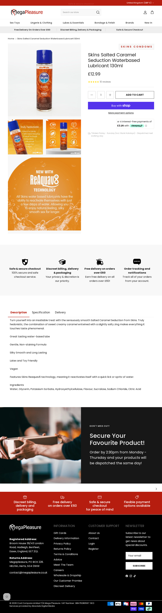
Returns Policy (62, 549)
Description (18, 312)
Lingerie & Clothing (41, 22)
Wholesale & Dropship (67, 575)
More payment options (121, 113)
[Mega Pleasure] (27, 12)
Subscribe (139, 565)
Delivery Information (66, 538)
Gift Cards (60, 533)
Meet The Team (63, 565)
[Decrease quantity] (92, 95)
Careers (59, 570)
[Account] (144, 12)
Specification (41, 312)
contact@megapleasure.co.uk (28, 572)
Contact (93, 538)
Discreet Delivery (64, 586)
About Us (94, 533)
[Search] (98, 12)
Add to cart (135, 95)
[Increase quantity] (110, 95)
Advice (58, 559)
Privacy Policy (62, 543)
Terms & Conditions (66, 554)
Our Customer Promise (68, 581)
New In (148, 22)
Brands (130, 22)
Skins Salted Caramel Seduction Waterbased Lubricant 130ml (48, 38)
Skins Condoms (137, 46)
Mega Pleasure (52, 603)
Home (11, 38)
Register (93, 549)
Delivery (60, 312)
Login (91, 543)
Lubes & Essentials (73, 22)
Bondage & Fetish (105, 22)
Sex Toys (15, 22)
